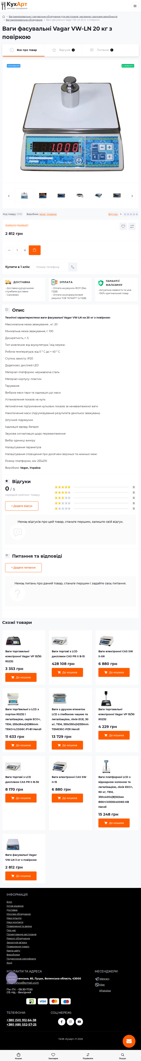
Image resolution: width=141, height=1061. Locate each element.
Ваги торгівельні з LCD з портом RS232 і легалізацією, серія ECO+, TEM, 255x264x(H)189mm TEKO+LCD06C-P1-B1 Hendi (23, 719)
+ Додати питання (23, 567)
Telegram (104, 978)
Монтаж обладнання (19, 914)
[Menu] (135, 6)
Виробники (13, 954)
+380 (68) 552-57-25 (22, 1024)
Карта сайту (13, 950)
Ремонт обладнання (18, 938)
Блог (9, 901)
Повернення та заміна (19, 926)
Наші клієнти (14, 918)
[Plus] (25, 250)
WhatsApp (105, 990)
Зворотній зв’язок (17, 942)
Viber (102, 984)
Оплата (66, 282)
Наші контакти (15, 922)
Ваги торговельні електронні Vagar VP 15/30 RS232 (23, 656)
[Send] (72, 267)
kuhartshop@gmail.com (23, 982)
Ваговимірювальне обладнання (24, 19)
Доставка (21, 282)
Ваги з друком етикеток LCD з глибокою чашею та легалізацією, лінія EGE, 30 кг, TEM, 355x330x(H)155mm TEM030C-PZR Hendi (70, 719)
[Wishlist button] (123, 226)
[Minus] (9, 250)
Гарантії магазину (114, 283)
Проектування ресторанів (21, 934)
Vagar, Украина (48, 214)
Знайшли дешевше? (16, 225)
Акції (9, 962)
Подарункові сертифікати (21, 958)
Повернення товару (18, 946)
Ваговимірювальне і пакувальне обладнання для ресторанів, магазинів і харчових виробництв (63, 16)
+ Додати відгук (21, 506)
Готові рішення (15, 906)
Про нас (11, 930)
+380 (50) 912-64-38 (21, 1020)
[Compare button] (132, 226)
